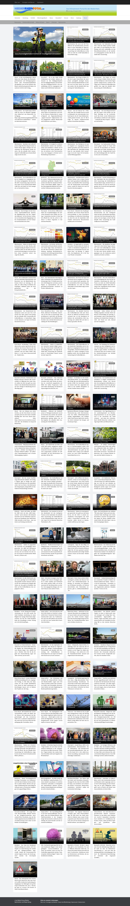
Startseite (17, 18)
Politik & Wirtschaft (28, 22)
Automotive (62, 22)
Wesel (85, 18)
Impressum (40, 2)
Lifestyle (54, 22)
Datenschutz (81, 902)
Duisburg (78, 18)
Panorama (18, 22)
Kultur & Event (40, 22)
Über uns (17, 2)
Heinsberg (25, 18)
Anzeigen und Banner (28, 2)
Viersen (66, 18)
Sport (48, 22)
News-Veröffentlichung (64, 902)
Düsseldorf (58, 18)
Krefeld (33, 18)
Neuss (51, 18)
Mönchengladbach (42, 18)
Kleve (72, 18)
